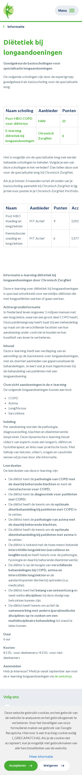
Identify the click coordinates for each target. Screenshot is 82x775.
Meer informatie (41, 756)
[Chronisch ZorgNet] (8, 10)
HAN (41, 121)
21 (64, 121)
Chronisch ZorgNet (46, 135)
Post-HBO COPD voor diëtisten (18, 120)
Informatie (16, 26)
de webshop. (63, 676)
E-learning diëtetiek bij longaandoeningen (19, 136)
